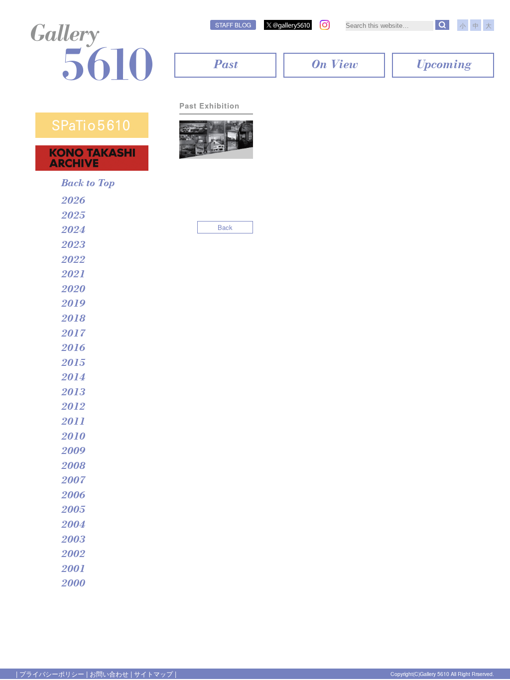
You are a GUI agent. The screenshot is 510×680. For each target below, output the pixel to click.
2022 (73, 260)
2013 (73, 393)
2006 (73, 496)
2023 (73, 245)
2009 (73, 451)
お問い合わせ (109, 674)
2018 (73, 319)
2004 (73, 525)
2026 (73, 201)
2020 (73, 290)
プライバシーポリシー (51, 674)
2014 (73, 378)
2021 (73, 275)
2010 (73, 437)
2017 (73, 334)
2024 (73, 230)
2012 (73, 407)
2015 (73, 363)
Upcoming (443, 65)
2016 (73, 348)
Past (225, 65)
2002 (73, 555)
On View (334, 65)
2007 (73, 481)
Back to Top (87, 184)
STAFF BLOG (233, 24)
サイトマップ (153, 674)
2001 (73, 569)
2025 (73, 216)
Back (225, 227)
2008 (73, 466)
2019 (73, 304)
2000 (73, 584)
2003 (73, 540)
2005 (73, 510)
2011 (73, 422)
